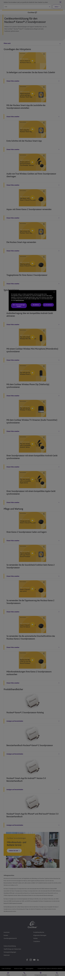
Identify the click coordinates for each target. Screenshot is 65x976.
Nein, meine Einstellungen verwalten (19, 305)
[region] (32, 300)
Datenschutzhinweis (20, 300)
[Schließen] (54, 292)
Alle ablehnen (36, 304)
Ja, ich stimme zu (48, 304)
